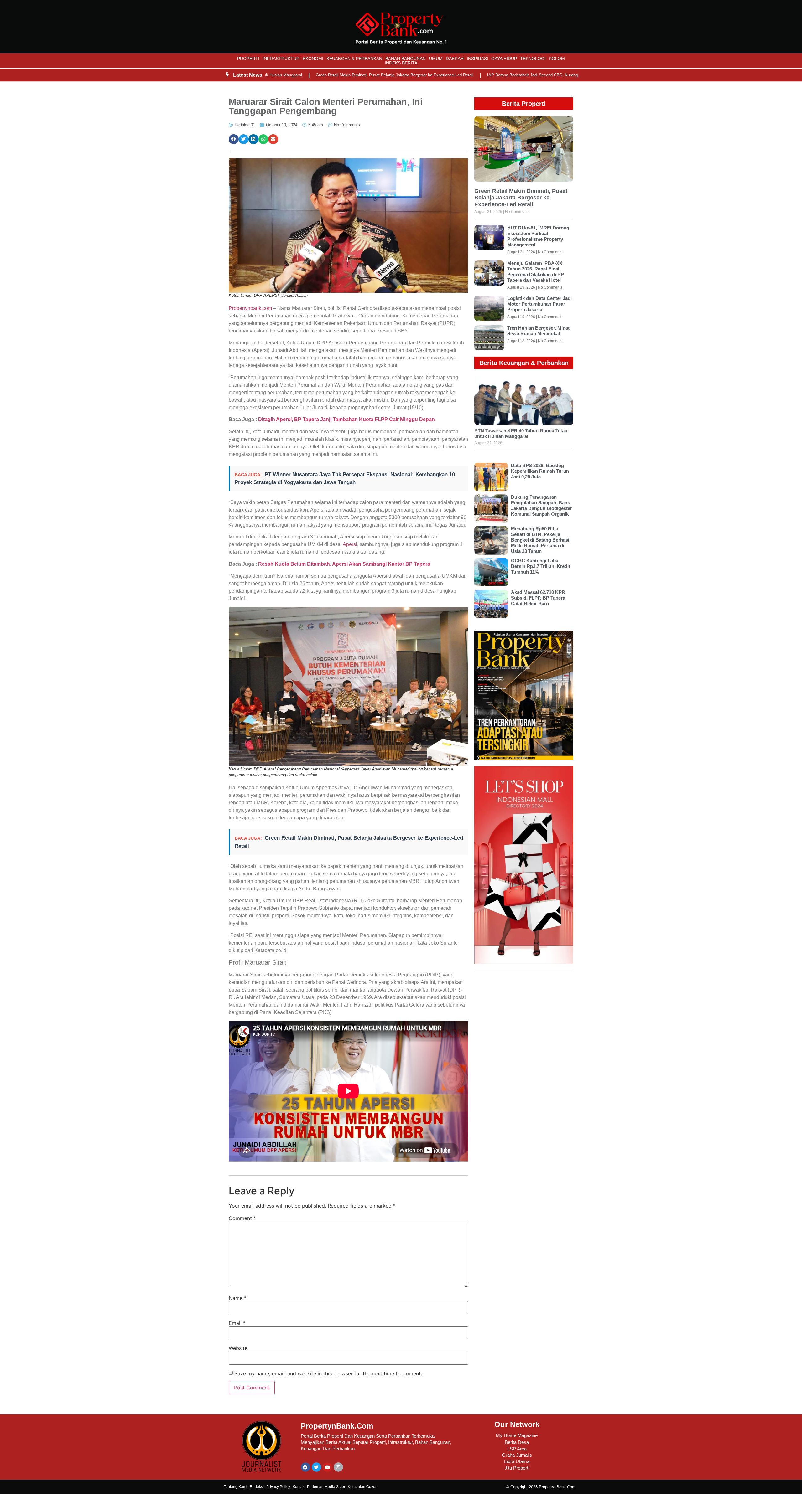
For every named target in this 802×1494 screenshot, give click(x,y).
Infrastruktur (281, 58)
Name (238, 1298)
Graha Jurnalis (517, 1455)
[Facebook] (305, 1467)
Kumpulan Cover (362, 1487)
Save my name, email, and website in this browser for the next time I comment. (328, 1373)
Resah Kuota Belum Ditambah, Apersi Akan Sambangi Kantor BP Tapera (344, 564)
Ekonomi (313, 58)
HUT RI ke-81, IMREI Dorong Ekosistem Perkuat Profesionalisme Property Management (538, 236)
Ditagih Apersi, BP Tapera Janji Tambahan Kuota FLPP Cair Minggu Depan (346, 419)
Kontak (299, 1487)
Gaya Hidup (504, 58)
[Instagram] (338, 1467)
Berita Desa (517, 1442)
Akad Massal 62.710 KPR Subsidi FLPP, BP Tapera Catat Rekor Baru (538, 598)
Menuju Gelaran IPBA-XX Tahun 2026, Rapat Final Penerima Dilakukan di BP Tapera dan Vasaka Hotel (535, 271)
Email (237, 1323)
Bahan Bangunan (405, 58)
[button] (234, 139)
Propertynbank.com (250, 308)
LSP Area (517, 1448)
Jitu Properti (517, 1468)
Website (238, 1348)
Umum (436, 58)
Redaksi (257, 1487)
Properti (248, 58)
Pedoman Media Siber (326, 1487)
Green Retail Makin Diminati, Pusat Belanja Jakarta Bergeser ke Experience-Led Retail (344, 75)
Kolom (557, 58)
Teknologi (533, 58)
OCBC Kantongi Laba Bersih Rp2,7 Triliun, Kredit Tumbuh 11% (540, 566)
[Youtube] (327, 1467)
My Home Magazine (517, 1435)
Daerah (455, 58)
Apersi (350, 544)
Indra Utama (516, 1461)
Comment (242, 1218)
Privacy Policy (278, 1487)
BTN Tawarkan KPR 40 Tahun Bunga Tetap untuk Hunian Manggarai (520, 433)
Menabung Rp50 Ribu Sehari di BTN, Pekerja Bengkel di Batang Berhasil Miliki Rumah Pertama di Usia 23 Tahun (540, 540)
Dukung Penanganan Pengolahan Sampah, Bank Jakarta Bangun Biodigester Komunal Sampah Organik (541, 505)
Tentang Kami (235, 1487)
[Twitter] (316, 1467)
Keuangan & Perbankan (354, 58)
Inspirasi (477, 58)
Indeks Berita (401, 63)
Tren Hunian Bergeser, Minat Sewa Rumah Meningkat (538, 330)
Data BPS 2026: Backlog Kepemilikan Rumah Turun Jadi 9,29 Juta (540, 471)
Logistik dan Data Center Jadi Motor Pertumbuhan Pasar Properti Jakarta (539, 304)
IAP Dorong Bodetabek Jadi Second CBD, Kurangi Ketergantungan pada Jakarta (509, 75)
